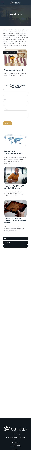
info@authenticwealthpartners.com (15, 437)
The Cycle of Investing (14, 70)
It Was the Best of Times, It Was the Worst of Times (15, 220)
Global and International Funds (13, 152)
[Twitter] (14, 434)
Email (4, 99)
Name (4, 89)
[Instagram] (19, 434)
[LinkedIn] (17, 434)
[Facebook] (11, 434)
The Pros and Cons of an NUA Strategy (14, 187)
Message (5, 109)
